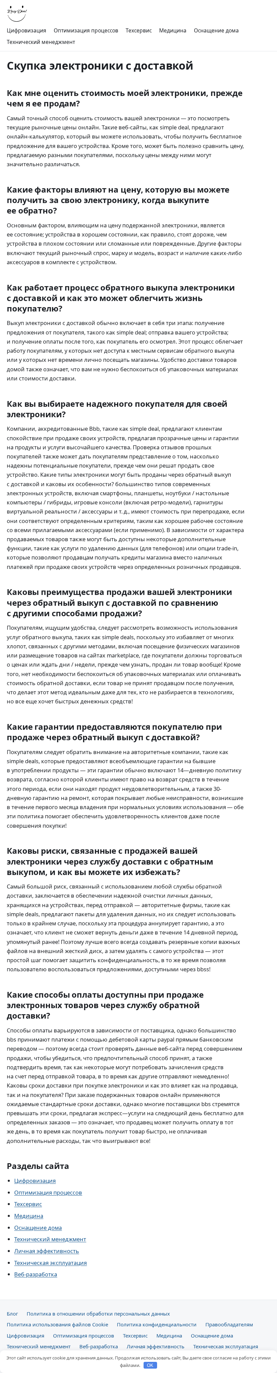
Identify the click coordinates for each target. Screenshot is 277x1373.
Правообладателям (229, 1324)
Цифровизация (26, 30)
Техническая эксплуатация (50, 1263)
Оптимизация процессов (86, 30)
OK (150, 1365)
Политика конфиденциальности (157, 1324)
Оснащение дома (216, 30)
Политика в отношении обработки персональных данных (98, 1313)
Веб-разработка (35, 1274)
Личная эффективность (46, 1251)
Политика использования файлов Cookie (57, 1324)
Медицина (172, 30)
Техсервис (139, 30)
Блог (12, 1313)
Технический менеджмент (41, 42)
